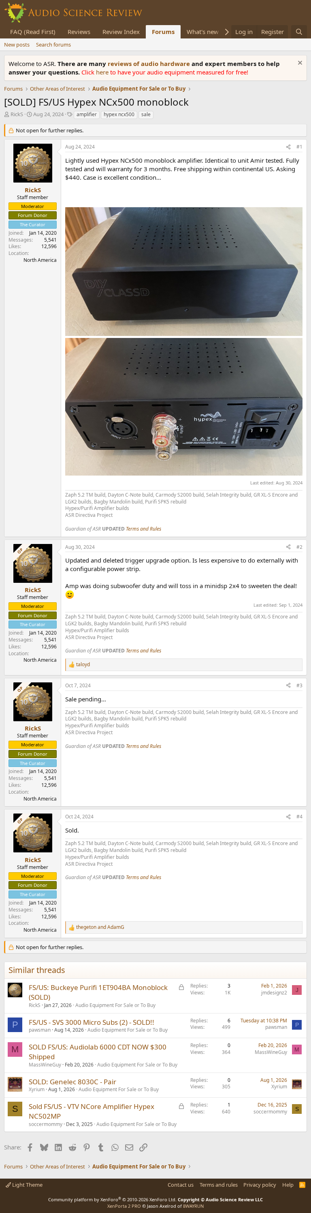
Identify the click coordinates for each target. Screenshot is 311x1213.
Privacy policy (259, 1184)
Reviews (79, 32)
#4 (299, 816)
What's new (203, 32)
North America (40, 260)
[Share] (288, 147)
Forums (163, 32)
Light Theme (27, 1184)
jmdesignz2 (274, 992)
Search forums (53, 44)
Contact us (181, 1184)
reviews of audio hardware (150, 63)
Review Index (121, 32)
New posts (17, 44)
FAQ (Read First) (32, 32)
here (103, 72)
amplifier (87, 114)
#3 (299, 685)
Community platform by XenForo (112, 1199)
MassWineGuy (45, 1064)
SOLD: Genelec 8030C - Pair (72, 1081)
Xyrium (37, 1089)
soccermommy (45, 1124)
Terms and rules (219, 1184)
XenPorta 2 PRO (124, 1206)
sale (146, 114)
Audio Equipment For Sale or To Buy (115, 1005)
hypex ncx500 (119, 114)
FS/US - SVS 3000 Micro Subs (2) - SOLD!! (91, 1022)
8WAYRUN (193, 1206)
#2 (299, 547)
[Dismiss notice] (299, 63)
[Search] (299, 31)
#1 (299, 146)
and (100, 927)
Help (288, 1184)
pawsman (40, 1029)
